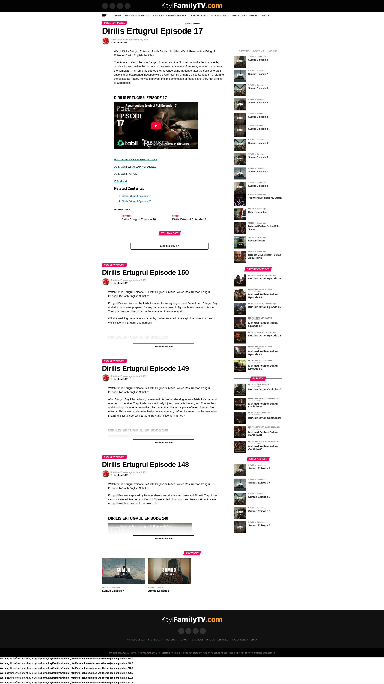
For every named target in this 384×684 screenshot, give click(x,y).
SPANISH (157, 15)
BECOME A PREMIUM (177, 640)
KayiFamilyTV (121, 42)
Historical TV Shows (137, 15)
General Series (175, 15)
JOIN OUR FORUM (126, 173)
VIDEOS (253, 15)
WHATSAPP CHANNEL (217, 640)
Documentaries (198, 15)
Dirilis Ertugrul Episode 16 (136, 196)
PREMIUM (120, 180)
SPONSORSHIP (192, 23)
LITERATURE (238, 15)
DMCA (254, 640)
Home (118, 15)
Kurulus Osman (136, 640)
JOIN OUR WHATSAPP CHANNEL (135, 166)
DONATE (265, 15)
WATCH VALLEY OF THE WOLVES (135, 159)
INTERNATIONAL (219, 15)
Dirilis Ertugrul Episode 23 (136, 201)
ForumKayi (196, 640)
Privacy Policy (239, 640)
